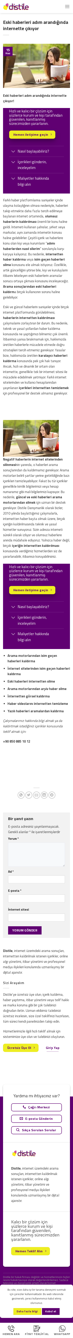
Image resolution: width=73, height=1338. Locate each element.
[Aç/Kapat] (13, 151)
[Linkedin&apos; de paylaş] (44, 795)
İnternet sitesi (18, 909)
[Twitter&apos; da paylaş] (28, 795)
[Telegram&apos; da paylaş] (52, 795)
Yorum (13, 838)
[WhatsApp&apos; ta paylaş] (21, 795)
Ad (11, 871)
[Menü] (67, 6)
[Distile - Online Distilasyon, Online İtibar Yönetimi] (23, 6)
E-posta (14, 890)
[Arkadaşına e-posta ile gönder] (36, 795)
